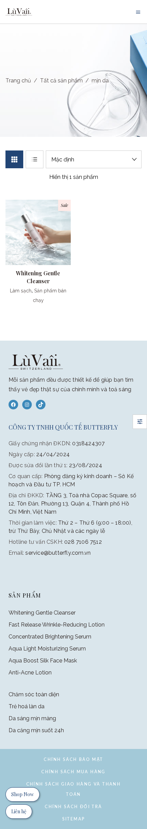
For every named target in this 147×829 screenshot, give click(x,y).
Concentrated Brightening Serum (50, 636)
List (34, 159)
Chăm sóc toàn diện (34, 694)
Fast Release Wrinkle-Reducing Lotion (57, 624)
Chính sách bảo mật (73, 760)
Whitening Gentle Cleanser (42, 612)
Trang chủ (18, 80)
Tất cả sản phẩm (61, 80)
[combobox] (93, 159)
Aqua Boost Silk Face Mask (43, 660)
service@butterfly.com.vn (58, 553)
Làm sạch (20, 290)
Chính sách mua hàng (73, 772)
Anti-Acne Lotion (30, 672)
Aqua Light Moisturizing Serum (47, 648)
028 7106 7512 (83, 542)
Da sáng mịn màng (32, 718)
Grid (14, 159)
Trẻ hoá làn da (26, 706)
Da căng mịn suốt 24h (36, 730)
